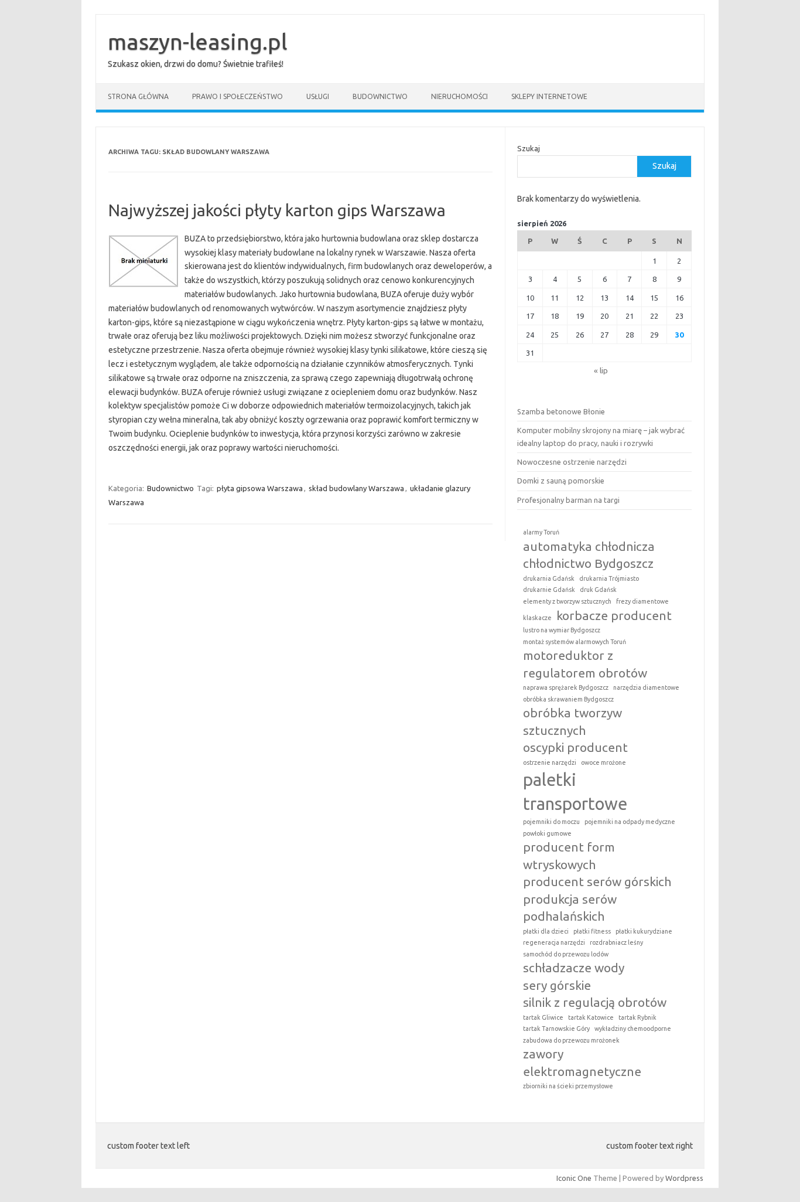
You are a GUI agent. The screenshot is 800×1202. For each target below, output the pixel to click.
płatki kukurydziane (644, 931)
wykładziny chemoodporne (632, 1028)
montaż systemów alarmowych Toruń (574, 641)
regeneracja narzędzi (554, 942)
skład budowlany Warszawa (356, 488)
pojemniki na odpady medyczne (629, 821)
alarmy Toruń (541, 532)
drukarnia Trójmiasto (609, 578)
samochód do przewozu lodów (565, 954)
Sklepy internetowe (549, 96)
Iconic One (574, 1178)
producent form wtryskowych (569, 855)
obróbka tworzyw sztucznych (572, 721)
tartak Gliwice (543, 1017)
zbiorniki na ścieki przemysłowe (568, 1085)
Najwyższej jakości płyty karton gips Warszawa (277, 210)
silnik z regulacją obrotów (594, 1002)
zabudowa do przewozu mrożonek (571, 1040)
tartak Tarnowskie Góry (556, 1028)
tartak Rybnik (637, 1017)
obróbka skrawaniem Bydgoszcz (568, 699)
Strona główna (138, 96)
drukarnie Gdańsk (549, 589)
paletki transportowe (575, 791)
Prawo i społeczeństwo (237, 96)
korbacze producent (614, 615)
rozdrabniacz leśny (616, 942)
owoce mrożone (603, 762)
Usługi (317, 96)
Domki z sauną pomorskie (560, 480)
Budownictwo (380, 96)
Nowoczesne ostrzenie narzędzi (572, 462)
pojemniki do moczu (551, 821)
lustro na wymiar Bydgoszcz (561, 630)
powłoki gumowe (547, 833)
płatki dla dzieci (546, 931)
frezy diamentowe (642, 601)
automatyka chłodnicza (589, 546)
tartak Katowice (591, 1017)
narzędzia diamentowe (646, 687)
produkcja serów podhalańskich (570, 907)
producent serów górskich (597, 881)
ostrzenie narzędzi (549, 762)
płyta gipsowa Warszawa (260, 488)
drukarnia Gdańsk (549, 578)
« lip (601, 370)
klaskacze (537, 617)
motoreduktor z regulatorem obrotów (585, 663)
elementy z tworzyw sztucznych (567, 601)
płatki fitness (592, 931)
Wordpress (684, 1178)
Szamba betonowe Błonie (561, 411)
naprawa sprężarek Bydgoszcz (565, 687)
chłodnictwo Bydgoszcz (588, 563)
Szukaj (528, 148)
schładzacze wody (573, 968)
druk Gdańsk (598, 589)
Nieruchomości (459, 96)
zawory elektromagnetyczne (582, 1062)
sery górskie (557, 985)
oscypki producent (575, 747)
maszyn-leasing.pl (198, 41)
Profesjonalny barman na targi (568, 500)
